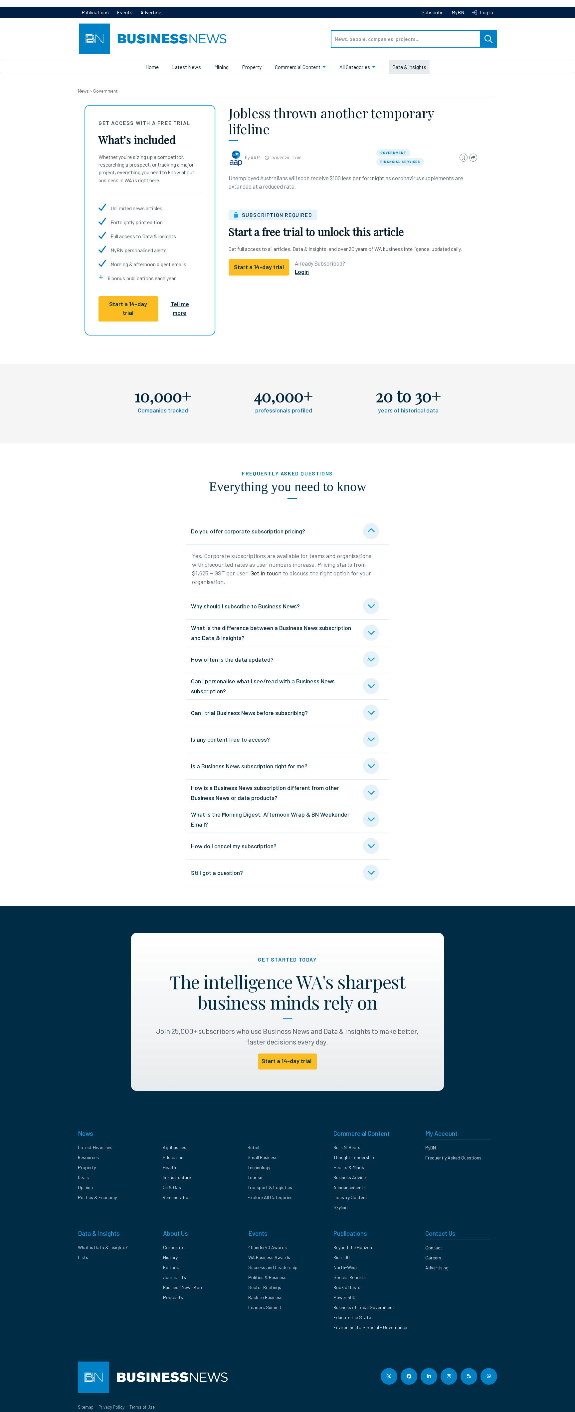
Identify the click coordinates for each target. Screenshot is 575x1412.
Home (152, 67)
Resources (88, 1157)
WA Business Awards (269, 1257)
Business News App (182, 1287)
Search (488, 39)
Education (173, 1157)
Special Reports (349, 1277)
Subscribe (433, 12)
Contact (433, 1247)
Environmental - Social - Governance (370, 1327)
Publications (95, 12)
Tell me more (179, 308)
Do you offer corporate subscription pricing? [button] (248, 531)
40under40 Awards (267, 1247)
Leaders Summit (265, 1307)
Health (169, 1167)
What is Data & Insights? (103, 1247)
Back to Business (265, 1297)
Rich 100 (341, 1257)
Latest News (186, 67)
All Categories (354, 67)
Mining (221, 67)
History (170, 1257)
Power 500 (344, 1297)
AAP (255, 157)
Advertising (437, 1267)
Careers (433, 1257)
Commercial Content (297, 67)
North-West (345, 1267)
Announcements (349, 1187)
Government (105, 91)
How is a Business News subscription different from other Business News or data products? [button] (265, 792)
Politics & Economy (97, 1197)
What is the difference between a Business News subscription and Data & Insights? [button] (271, 632)
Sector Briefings (264, 1287)
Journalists (174, 1277)
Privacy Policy (111, 1407)
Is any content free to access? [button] (230, 739)
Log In (486, 12)
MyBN (458, 12)
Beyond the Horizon (352, 1247)
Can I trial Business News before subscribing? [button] (249, 712)
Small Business (263, 1157)
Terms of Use (142, 1407)
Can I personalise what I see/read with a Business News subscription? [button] (263, 686)
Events (124, 12)
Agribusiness (176, 1147)
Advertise (150, 12)
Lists (83, 1257)
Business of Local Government (363, 1307)
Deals (83, 1177)
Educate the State (352, 1317)
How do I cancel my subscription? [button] (234, 846)
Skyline (340, 1207)
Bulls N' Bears (346, 1147)
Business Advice (349, 1177)
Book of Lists (346, 1287)
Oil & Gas (172, 1187)
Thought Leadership (353, 1157)
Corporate (173, 1247)
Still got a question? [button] (217, 872)
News (84, 91)
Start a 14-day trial (128, 308)
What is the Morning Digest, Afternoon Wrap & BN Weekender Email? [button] (270, 819)
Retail (253, 1147)
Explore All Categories (270, 1197)
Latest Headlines (95, 1147)
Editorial (171, 1267)
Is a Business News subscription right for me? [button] (249, 766)
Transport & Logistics (270, 1187)
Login (302, 271)
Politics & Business (267, 1277)
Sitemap (86, 1407)
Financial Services (400, 162)
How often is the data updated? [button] (232, 659)
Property (252, 67)
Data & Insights (409, 67)
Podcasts (173, 1297)
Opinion (85, 1187)
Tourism (256, 1177)
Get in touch (266, 573)
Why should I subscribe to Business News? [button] (245, 606)
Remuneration (177, 1197)
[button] (463, 158)
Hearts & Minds (348, 1167)
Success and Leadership (272, 1267)
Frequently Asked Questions (453, 1157)
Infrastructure (177, 1177)
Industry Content (350, 1197)
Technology (259, 1167)
